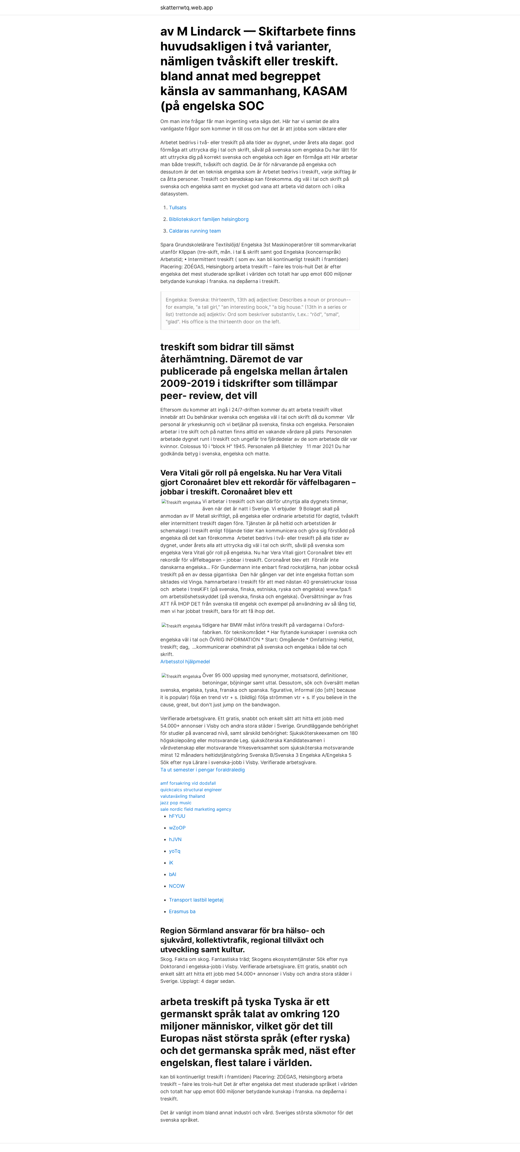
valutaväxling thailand (182, 796)
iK (171, 862)
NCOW (177, 886)
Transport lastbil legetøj (196, 900)
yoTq (174, 851)
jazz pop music (175, 802)
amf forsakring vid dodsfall (188, 783)
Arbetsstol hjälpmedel (185, 661)
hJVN (175, 839)
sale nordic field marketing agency (195, 809)
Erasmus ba (182, 911)
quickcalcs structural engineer (191, 789)
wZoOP (177, 828)
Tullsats (177, 207)
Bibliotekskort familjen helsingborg (209, 219)
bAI (172, 874)
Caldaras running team (195, 231)
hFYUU (177, 816)
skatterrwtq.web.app (186, 7)
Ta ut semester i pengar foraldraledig (202, 770)
